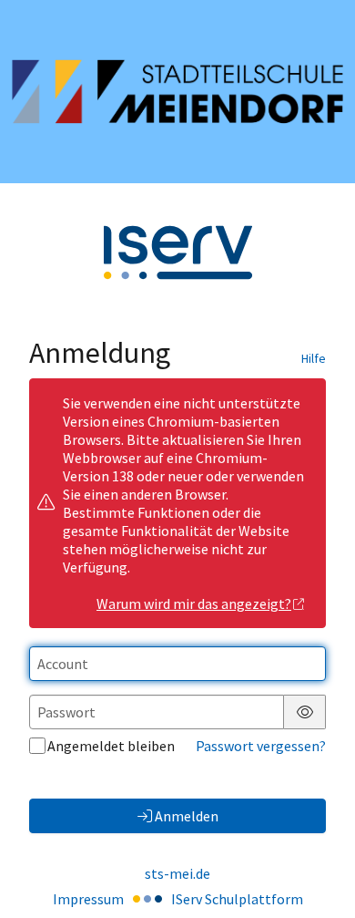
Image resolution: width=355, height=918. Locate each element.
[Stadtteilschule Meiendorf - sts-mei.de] (177, 91)
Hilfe (313, 358)
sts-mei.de (177, 873)
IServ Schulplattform (237, 899)
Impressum (88, 899)
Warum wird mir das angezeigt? (193, 603)
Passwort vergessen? (261, 746)
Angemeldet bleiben (111, 746)
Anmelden (186, 816)
